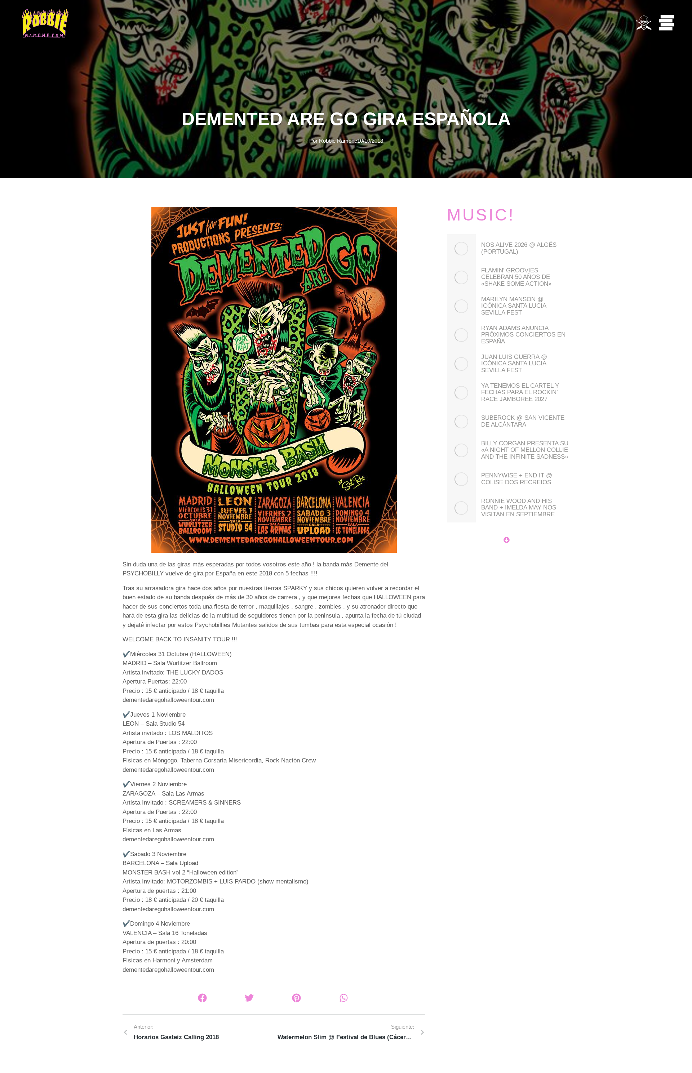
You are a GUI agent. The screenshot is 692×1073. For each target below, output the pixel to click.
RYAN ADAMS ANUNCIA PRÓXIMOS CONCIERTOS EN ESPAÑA (523, 335)
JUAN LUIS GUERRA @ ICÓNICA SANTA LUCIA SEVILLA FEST (514, 364)
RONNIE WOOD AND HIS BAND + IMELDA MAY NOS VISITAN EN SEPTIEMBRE (518, 508)
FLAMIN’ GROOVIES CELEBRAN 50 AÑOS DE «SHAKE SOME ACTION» (516, 277)
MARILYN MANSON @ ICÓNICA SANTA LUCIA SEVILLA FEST (513, 306)
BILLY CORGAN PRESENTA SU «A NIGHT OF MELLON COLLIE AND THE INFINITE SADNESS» (524, 450)
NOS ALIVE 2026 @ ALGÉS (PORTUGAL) (518, 248)
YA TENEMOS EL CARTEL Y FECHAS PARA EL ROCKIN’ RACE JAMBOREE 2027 (520, 392)
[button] (202, 997)
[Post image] (461, 248)
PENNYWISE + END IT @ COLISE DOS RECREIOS (516, 479)
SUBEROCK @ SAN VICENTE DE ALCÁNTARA (522, 421)
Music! (481, 214)
